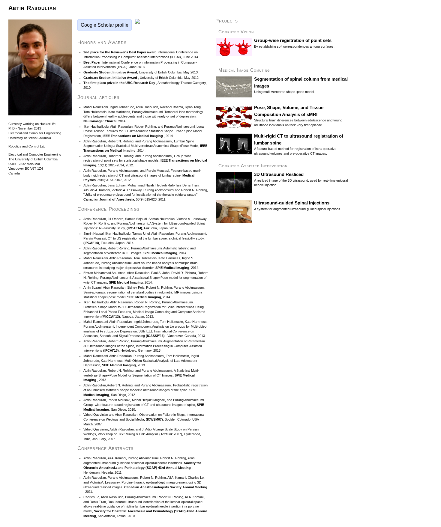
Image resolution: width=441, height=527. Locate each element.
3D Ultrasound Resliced (279, 174)
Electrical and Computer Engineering (34, 133)
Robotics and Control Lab (26, 146)
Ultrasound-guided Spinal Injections (291, 203)
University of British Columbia (29, 138)
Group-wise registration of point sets (293, 40)
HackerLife (48, 124)
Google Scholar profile (104, 25)
